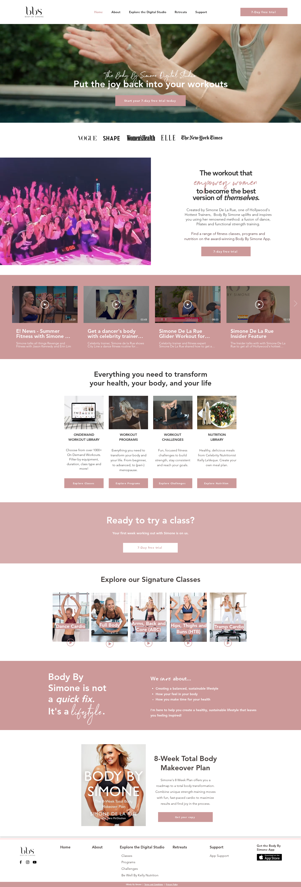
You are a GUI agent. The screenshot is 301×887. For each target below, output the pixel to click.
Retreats (180, 847)
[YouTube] (34, 862)
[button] (147, 12)
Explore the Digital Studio (142, 847)
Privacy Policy (172, 884)
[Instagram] (27, 862)
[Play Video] (45, 304)
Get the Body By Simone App (269, 848)
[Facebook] (20, 862)
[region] (70, 620)
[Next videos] (295, 303)
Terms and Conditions (153, 884)
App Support (219, 856)
